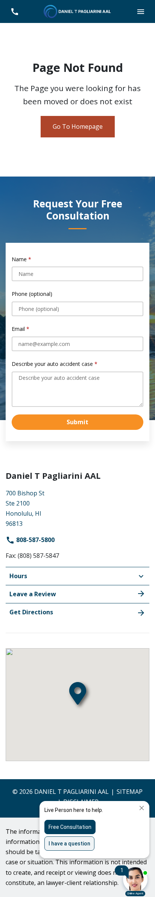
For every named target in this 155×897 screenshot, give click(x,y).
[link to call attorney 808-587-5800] (14, 11)
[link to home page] (77, 11)
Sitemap (130, 791)
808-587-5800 (35, 540)
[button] (140, 11)
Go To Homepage (78, 126)
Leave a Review (32, 594)
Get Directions (31, 612)
